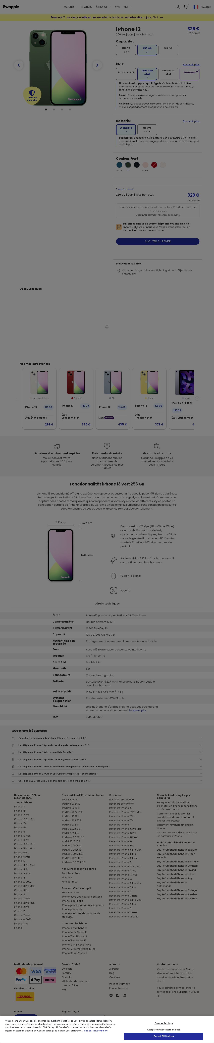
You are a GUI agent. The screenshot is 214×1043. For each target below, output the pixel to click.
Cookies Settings (163, 1023)
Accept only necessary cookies (163, 1029)
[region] (107, 1029)
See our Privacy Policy (96, 1030)
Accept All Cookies (164, 1036)
